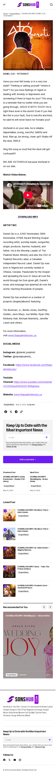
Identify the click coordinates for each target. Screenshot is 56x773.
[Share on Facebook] (5, 411)
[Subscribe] (47, 437)
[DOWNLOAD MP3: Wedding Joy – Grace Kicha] (28, 645)
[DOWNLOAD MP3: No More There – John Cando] (9, 515)
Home (5, 14)
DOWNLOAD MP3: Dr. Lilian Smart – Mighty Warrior (34, 549)
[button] (4, 4)
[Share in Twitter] (11, 411)
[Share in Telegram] (16, 411)
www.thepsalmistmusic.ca (22, 335)
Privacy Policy (37, 445)
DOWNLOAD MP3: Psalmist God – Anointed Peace (33, 586)
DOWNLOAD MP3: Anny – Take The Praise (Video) (33, 567)
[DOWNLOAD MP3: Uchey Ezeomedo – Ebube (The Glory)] (15, 481)
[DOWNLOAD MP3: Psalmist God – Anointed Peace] (9, 590)
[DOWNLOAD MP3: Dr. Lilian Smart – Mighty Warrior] (9, 553)
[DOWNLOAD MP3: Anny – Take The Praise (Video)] (9, 571)
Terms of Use (11, 446)
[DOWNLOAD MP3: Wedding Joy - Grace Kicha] (40, 481)
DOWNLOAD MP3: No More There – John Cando (34, 511)
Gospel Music (15, 14)
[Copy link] (21, 411)
